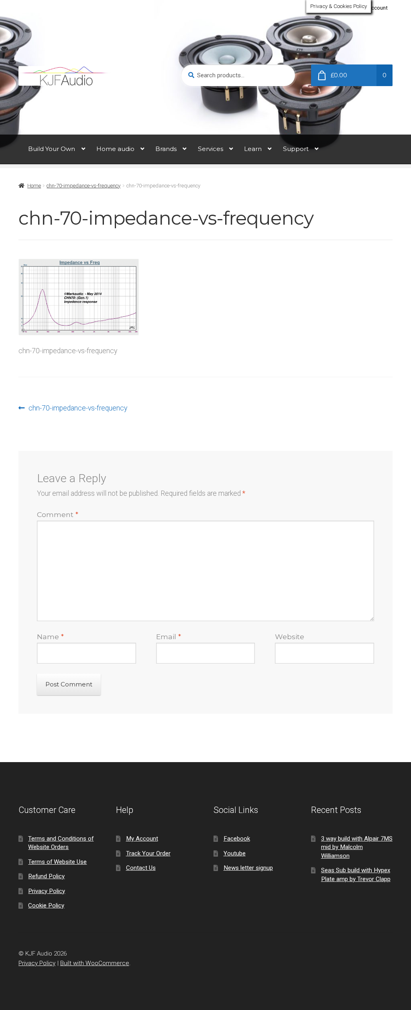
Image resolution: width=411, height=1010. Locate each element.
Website (289, 636)
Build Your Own (51, 149)
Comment (57, 514)
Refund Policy (46, 876)
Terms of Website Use (57, 861)
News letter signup (248, 867)
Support (296, 149)
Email (168, 636)
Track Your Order (148, 853)
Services (210, 149)
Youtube (235, 853)
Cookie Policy (46, 905)
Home (34, 186)
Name (50, 636)
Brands (166, 149)
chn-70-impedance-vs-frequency (83, 186)
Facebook (237, 838)
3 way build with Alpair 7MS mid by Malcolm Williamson (357, 847)
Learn (253, 149)
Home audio (115, 149)
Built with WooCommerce (94, 963)
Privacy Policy (46, 891)
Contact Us (141, 867)
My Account (374, 8)
